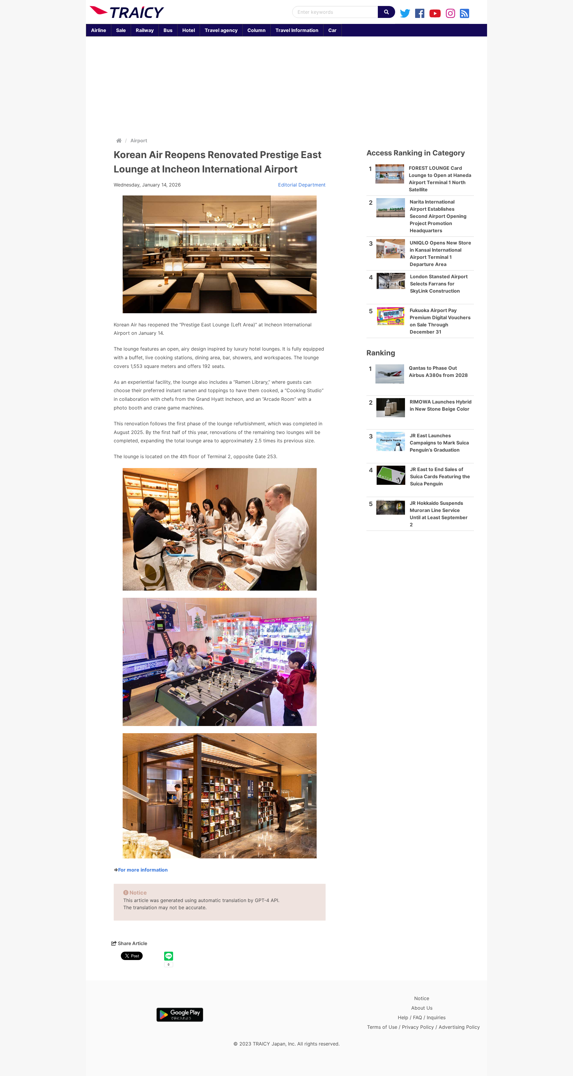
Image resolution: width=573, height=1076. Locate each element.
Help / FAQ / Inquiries (422, 1017)
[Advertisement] (286, 85)
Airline (98, 30)
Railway (145, 30)
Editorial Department (302, 185)
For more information (143, 870)
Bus (168, 30)
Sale (121, 30)
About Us (421, 1008)
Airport (138, 140)
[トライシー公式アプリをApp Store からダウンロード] (124, 1015)
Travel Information (296, 30)
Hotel (188, 30)
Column (256, 30)
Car (332, 30)
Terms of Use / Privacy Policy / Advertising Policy (423, 1027)
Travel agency (221, 30)
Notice (421, 998)
